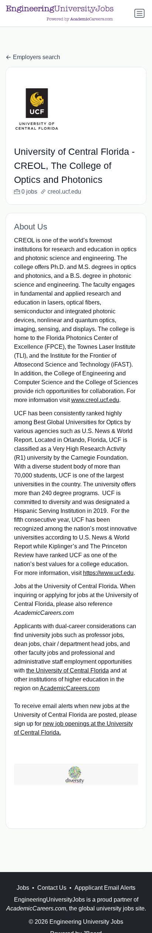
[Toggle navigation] (139, 13)
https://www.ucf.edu (108, 573)
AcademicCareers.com (70, 688)
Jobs (23, 888)
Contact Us (51, 888)
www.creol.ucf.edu (95, 400)
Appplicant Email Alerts (105, 888)
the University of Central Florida (67, 670)
